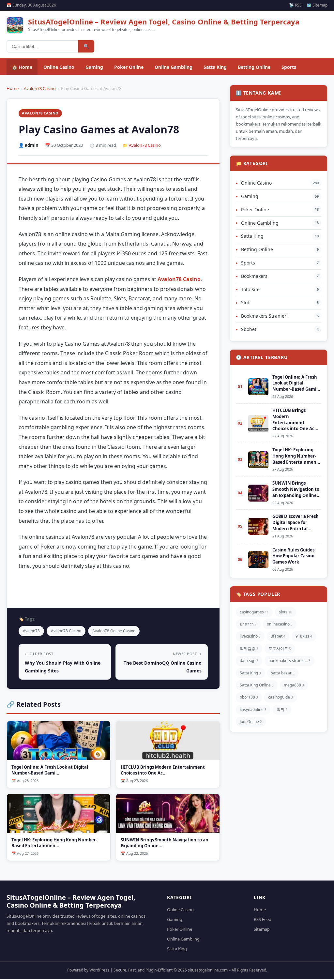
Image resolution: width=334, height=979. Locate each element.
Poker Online (129, 67)
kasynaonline (253, 709)
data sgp (249, 660)
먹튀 (282, 709)
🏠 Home (22, 67)
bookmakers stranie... (289, 660)
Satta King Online (257, 685)
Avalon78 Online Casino (113, 631)
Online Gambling (173, 67)
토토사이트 (279, 648)
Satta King (215, 67)
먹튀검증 (249, 648)
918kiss (304, 636)
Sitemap (262, 929)
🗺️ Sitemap (317, 5)
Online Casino (58, 67)
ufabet (278, 636)
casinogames (254, 612)
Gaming (94, 67)
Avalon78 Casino (40, 88)
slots (285, 612)
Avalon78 (31, 631)
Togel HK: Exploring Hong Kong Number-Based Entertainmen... (296, 456)
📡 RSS (295, 5)
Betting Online (254, 67)
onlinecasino (280, 624)
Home (13, 88)
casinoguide (280, 697)
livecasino (250, 636)
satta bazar (283, 673)
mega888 (294, 685)
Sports (288, 67)
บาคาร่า (248, 624)
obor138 (249, 697)
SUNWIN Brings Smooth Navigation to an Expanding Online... (296, 489)
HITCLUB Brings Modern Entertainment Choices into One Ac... (295, 419)
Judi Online (251, 721)
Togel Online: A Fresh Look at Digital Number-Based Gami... (296, 383)
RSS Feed (262, 919)
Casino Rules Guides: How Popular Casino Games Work (294, 556)
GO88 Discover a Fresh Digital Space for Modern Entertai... (295, 522)
